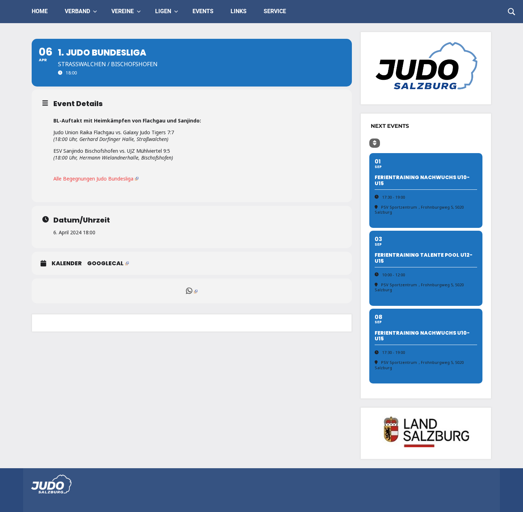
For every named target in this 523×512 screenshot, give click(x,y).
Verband (77, 11)
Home (40, 11)
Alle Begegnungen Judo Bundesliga (93, 178)
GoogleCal (105, 263)
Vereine (122, 11)
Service (275, 11)
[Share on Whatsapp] (192, 291)
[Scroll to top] (508, 497)
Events (202, 11)
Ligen (163, 11)
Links (239, 11)
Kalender (67, 263)
